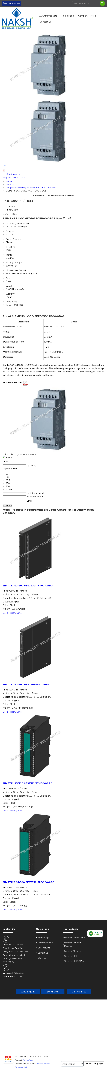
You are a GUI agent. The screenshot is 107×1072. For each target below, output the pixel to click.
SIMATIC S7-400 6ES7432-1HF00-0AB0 (28, 585)
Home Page (67, 16)
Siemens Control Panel (74, 937)
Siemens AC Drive (72, 951)
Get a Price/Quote (12, 208)
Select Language (94, 1063)
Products (11, 184)
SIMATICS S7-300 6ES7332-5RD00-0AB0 (28, 882)
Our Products (49, 16)
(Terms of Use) (28, 1060)
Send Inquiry (10, 3)
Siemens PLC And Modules (72, 944)
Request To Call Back (14, 177)
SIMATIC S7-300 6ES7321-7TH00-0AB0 (27, 783)
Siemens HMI (70, 956)
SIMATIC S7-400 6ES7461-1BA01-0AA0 (27, 684)
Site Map (42, 958)
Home (9, 181)
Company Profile (87, 16)
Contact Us (45, 22)
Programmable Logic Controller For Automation (31, 187)
